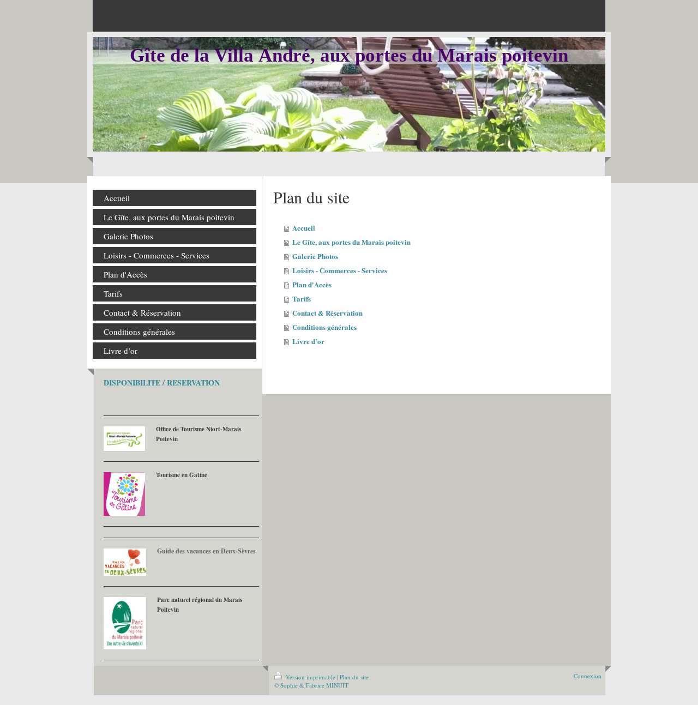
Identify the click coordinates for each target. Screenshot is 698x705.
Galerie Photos (315, 256)
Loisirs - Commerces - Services (339, 270)
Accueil (303, 227)
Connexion (587, 676)
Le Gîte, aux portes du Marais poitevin (351, 242)
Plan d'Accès (312, 284)
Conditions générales (324, 327)
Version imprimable (310, 677)
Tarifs (301, 298)
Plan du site (354, 677)
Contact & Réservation (327, 313)
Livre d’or (308, 341)
